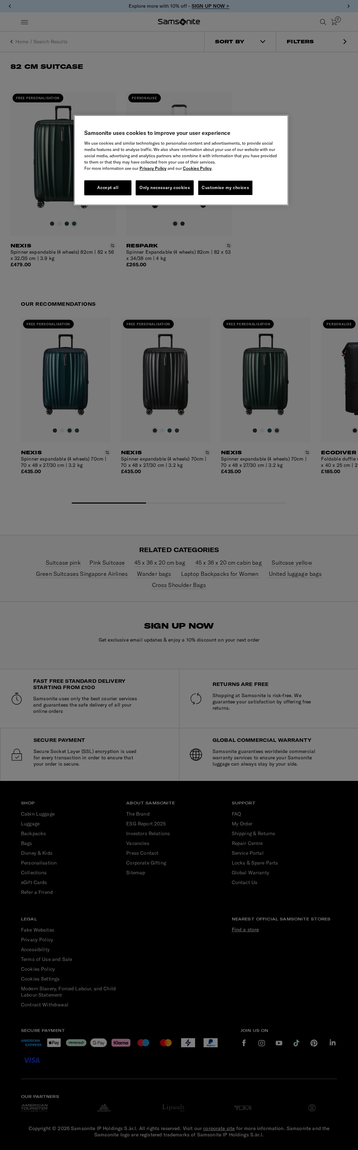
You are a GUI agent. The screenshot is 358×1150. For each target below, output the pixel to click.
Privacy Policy (152, 168)
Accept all (107, 187)
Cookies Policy (197, 168)
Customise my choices (225, 187)
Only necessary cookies (164, 187)
